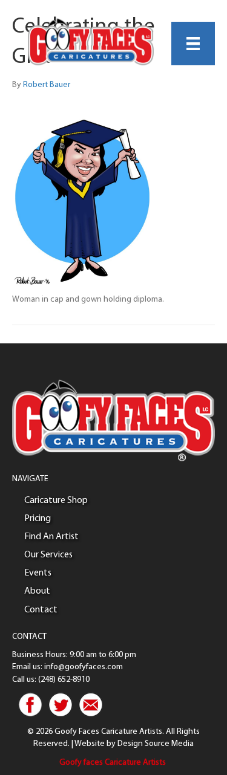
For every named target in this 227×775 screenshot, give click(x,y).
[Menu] (193, 43)
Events (37, 573)
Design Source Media (155, 743)
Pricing (37, 519)
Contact (41, 610)
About (37, 591)
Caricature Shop (56, 500)
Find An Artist (51, 537)
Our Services (48, 555)
